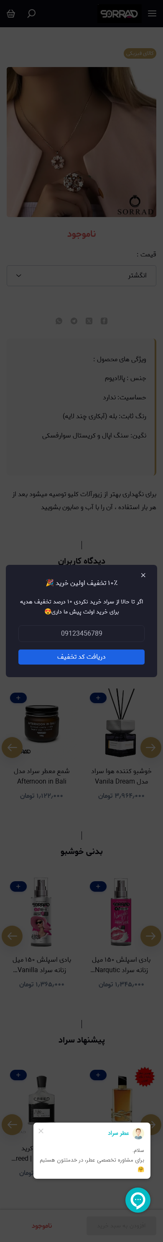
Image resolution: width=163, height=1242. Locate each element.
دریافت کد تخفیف (81, 656)
